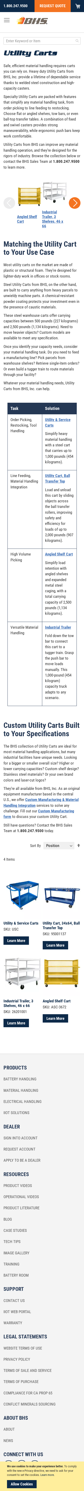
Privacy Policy (17, 1359)
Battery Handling (20, 1079)
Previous (9, 203)
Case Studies (15, 1230)
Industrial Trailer (58, 627)
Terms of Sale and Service (28, 1370)
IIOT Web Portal (17, 1311)
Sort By (35, 846)
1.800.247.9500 (16, 6)
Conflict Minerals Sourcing (30, 1404)
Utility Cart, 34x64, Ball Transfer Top (61, 925)
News (8, 1440)
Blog (8, 1219)
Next (74, 203)
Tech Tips (12, 1241)
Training (11, 1264)
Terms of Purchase (21, 1381)
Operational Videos (21, 1196)
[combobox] (42, 41)
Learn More (16, 940)
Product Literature (21, 1208)
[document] (42, 1476)
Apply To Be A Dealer (22, 1160)
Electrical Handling (23, 1101)
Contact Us (14, 1300)
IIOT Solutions (16, 1112)
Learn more (47, 1475)
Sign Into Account (21, 1138)
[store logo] (32, 21)
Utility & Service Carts (21, 923)
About (9, 1429)
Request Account (19, 1149)
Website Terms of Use (23, 1348)
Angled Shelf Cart (59, 554)
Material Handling (21, 1090)
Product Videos (18, 1185)
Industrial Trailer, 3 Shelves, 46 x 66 (52, 219)
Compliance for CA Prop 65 (28, 1393)
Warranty (13, 1323)
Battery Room (16, 1275)
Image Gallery (16, 1253)
